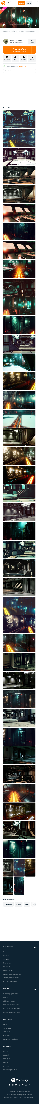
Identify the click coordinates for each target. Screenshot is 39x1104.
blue (26, 922)
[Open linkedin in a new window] (15, 1102)
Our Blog (6, 1053)
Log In (29, 3)
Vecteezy (6, 973)
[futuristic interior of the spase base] (19, 118)
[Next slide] (30, 922)
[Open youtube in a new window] (29, 1102)
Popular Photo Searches (11, 1026)
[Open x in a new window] (25, 1102)
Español (6, 1073)
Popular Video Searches (11, 1030)
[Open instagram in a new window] (12, 1102)
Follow (32, 42)
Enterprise (7, 981)
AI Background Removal (11, 996)
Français (6, 1084)
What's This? (22, 66)
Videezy (6, 977)
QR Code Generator (10, 999)
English (6, 1069)
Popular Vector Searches (11, 1023)
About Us (6, 1050)
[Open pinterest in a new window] (19, 1102)
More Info (8, 70)
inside (18, 922)
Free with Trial (19, 50)
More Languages (9, 1087)
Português (7, 1077)
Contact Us (7, 1046)
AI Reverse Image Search (12, 992)
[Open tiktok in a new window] (22, 1102)
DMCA (5, 1015)
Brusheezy (7, 970)
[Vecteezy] (3, 3)
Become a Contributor (11, 1057)
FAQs (5, 1042)
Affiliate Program (9, 1019)
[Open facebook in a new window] (9, 1102)
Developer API (8, 988)
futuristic (8, 922)
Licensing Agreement (10, 1012)
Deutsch (6, 1080)
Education (6, 984)
